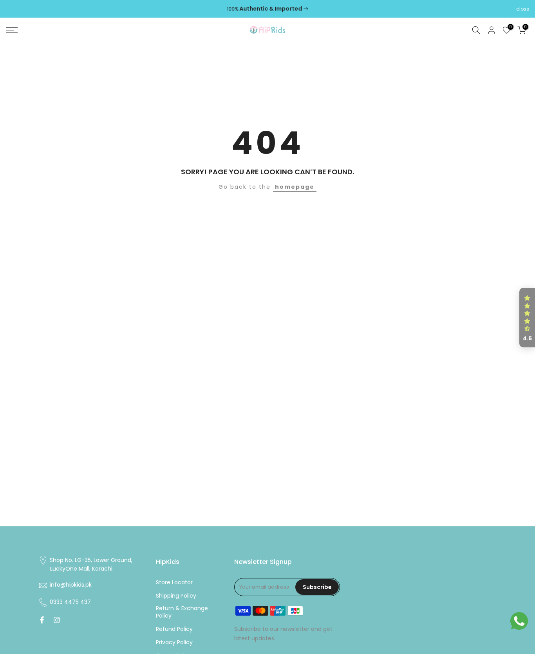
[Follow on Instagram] (56, 620)
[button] (527, 317)
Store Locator (174, 582)
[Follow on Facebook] (41, 620)
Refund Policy (174, 629)
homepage (294, 187)
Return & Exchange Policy (182, 612)
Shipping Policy (176, 596)
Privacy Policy (174, 642)
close (12, 9)
